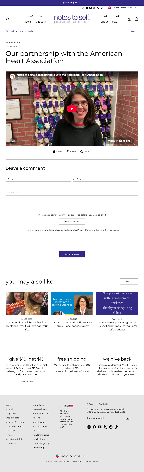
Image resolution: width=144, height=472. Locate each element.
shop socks (11, 413)
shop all (9, 409)
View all (129, 281)
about (104, 21)
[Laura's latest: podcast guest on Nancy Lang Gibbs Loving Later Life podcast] (117, 303)
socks (28, 21)
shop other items (14, 426)
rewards (103, 16)
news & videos (40, 409)
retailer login (39, 439)
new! (30, 16)
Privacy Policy (84, 230)
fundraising (38, 447)
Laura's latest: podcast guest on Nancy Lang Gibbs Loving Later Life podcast (117, 326)
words (116, 16)
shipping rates (40, 426)
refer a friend (27, 381)
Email (77, 179)
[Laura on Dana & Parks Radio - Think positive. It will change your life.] (27, 303)
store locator (39, 422)
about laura (38, 405)
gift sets (41, 21)
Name (10, 179)
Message (12, 193)
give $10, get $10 (14, 439)
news (16, 42)
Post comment (72, 221)
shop (40, 16)
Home (9, 42)
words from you (41, 413)
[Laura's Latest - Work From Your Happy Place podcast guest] (72, 303)
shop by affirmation (15, 422)
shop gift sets (12, 418)
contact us (11, 443)
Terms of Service (104, 230)
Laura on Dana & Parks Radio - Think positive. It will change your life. (27, 326)
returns (36, 430)
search (9, 405)
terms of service (91, 461)
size (114, 21)
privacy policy (77, 461)
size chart (10, 430)
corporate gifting (41, 443)
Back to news (72, 254)
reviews (36, 418)
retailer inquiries (41, 435)
